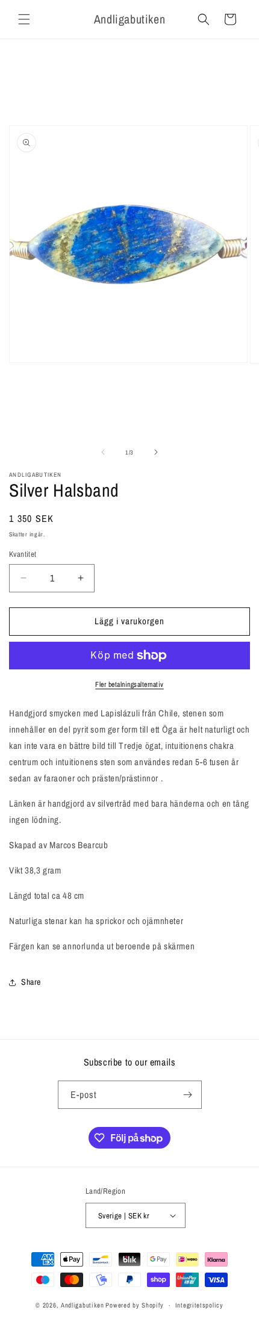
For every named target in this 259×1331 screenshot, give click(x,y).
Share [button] (31, 981)
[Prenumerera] (188, 1095)
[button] (24, 19)
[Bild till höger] (156, 452)
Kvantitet (23, 554)
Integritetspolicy (199, 1305)
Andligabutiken (82, 1305)
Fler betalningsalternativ (129, 684)
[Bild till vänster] (103, 452)
